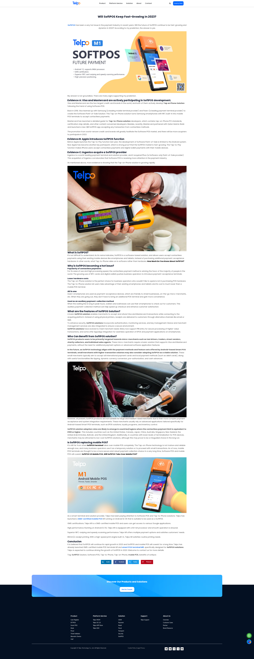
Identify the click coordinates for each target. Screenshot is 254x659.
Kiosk (72, 628)
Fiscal (72, 631)
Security (120, 633)
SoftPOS (75, 555)
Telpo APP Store (98, 625)
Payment (121, 622)
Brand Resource (168, 628)
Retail (120, 625)
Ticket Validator (75, 633)
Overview (166, 620)
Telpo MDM (96, 620)
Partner (165, 625)
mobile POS (133, 555)
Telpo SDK (96, 628)
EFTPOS (73, 622)
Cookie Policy (132, 648)
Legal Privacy (141, 648)
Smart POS (74, 625)
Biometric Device (76, 636)
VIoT (72, 639)
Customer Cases (168, 622)
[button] (170, 3)
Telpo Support (145, 620)
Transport (121, 631)
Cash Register (75, 620)
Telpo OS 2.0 (97, 622)
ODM (120, 620)
